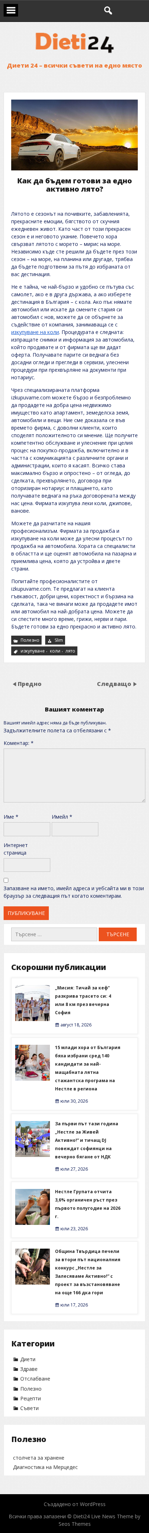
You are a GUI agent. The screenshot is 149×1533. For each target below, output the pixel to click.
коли (55, 651)
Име (11, 816)
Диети (27, 1359)
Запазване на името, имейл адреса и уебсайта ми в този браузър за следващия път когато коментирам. (74, 892)
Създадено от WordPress (75, 1504)
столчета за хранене (38, 1457)
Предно (30, 684)
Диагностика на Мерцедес (45, 1467)
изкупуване (33, 651)
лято (70, 651)
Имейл (62, 816)
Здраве (29, 1368)
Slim (59, 640)
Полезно (30, 640)
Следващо (114, 684)
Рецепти (30, 1398)
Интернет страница (16, 849)
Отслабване (35, 1378)
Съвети (29, 1408)
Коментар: (19, 743)
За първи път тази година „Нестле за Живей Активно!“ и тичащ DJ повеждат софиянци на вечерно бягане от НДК (86, 1140)
